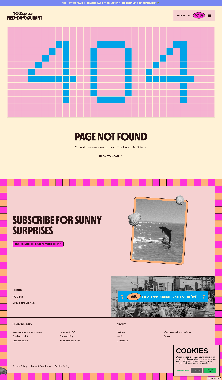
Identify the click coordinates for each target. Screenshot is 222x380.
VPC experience (24, 303)
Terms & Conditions (41, 366)
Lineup (181, 15)
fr (189, 15)
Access (18, 296)
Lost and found (20, 340)
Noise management (70, 340)
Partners (121, 331)
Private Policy (20, 366)
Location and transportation (27, 331)
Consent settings (213, 378)
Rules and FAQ (67, 331)
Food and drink (20, 336)
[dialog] (196, 360)
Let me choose (182, 370)
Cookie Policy (62, 366)
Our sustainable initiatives (177, 331)
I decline (196, 370)
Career (167, 336)
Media (120, 336)
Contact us (122, 340)
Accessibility (66, 336)
